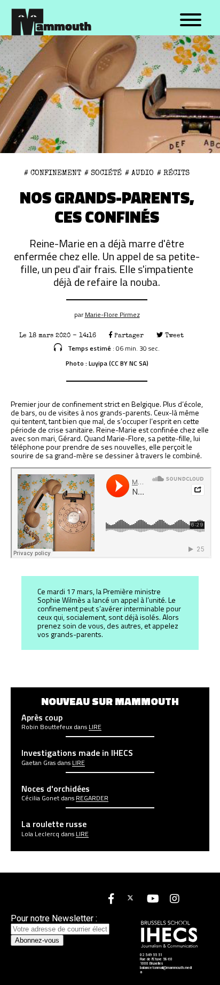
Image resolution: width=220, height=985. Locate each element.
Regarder (92, 798)
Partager (128, 335)
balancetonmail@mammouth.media (166, 970)
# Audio (139, 173)
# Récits (173, 173)
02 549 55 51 (151, 955)
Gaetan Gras (38, 763)
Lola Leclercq (40, 834)
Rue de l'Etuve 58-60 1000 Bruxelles (156, 961)
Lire (95, 727)
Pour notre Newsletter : (54, 918)
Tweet (173, 335)
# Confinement (52, 173)
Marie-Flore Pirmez (112, 314)
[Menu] (190, 20)
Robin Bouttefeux (46, 727)
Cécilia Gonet (40, 798)
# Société (103, 173)
